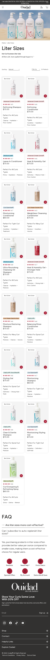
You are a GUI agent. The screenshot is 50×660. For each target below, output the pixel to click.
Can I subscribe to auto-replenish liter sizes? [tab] (22, 532)
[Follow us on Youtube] (22, 622)
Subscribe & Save (40, 575)
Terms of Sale (31, 655)
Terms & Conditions (8, 655)
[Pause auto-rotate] (47, 2)
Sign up (42, 613)
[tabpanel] (25, 547)
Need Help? (25, 565)
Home (4, 43)
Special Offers (9, 575)
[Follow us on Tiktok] (16, 622)
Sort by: (4, 69)
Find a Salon (40, 565)
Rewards (9, 565)
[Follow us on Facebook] (10, 622)
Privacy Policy (21, 655)
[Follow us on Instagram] (4, 622)
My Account (25, 575)
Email (4, 613)
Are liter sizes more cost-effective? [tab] (24, 525)
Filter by (34, 69)
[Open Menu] (2, 7)
